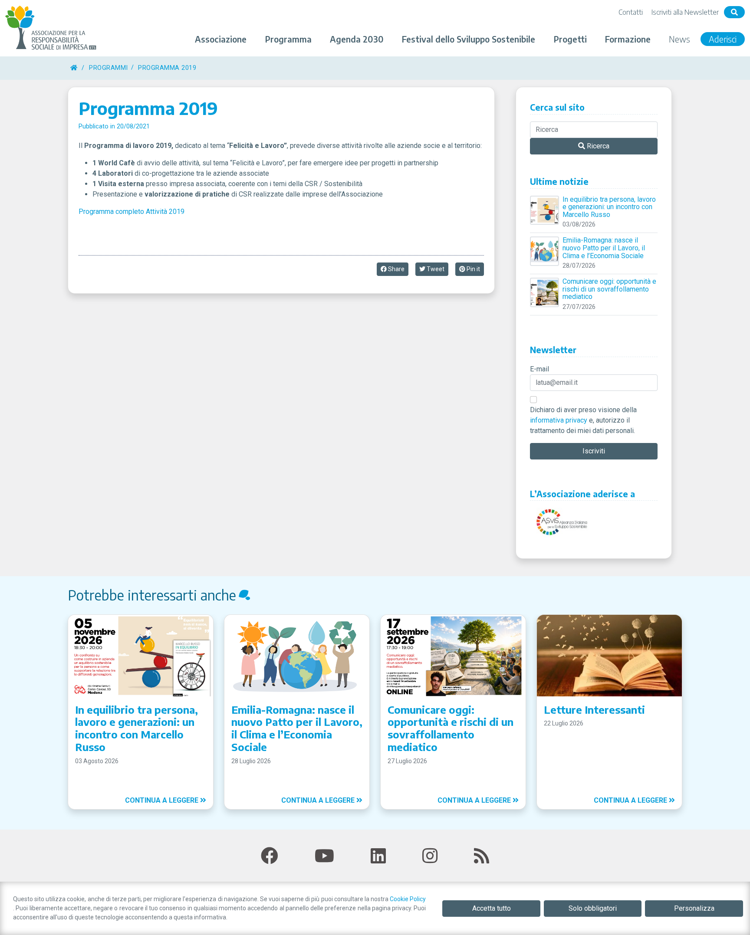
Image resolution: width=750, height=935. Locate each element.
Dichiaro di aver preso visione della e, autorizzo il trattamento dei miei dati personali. (583, 420)
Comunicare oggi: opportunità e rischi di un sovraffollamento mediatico (609, 289)
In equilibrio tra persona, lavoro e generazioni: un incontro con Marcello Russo (609, 207)
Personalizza (694, 908)
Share (396, 269)
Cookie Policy (408, 899)
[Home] (74, 68)
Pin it (472, 269)
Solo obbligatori (593, 908)
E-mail (539, 369)
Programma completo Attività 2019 (131, 211)
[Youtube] (324, 856)
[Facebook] (269, 856)
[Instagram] (430, 856)
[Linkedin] (378, 856)
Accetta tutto (491, 908)
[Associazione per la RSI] (52, 28)
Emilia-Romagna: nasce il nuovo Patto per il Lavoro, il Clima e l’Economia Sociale (603, 247)
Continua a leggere (162, 800)
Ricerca (597, 146)
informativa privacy (558, 420)
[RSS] (481, 856)
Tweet (434, 269)
